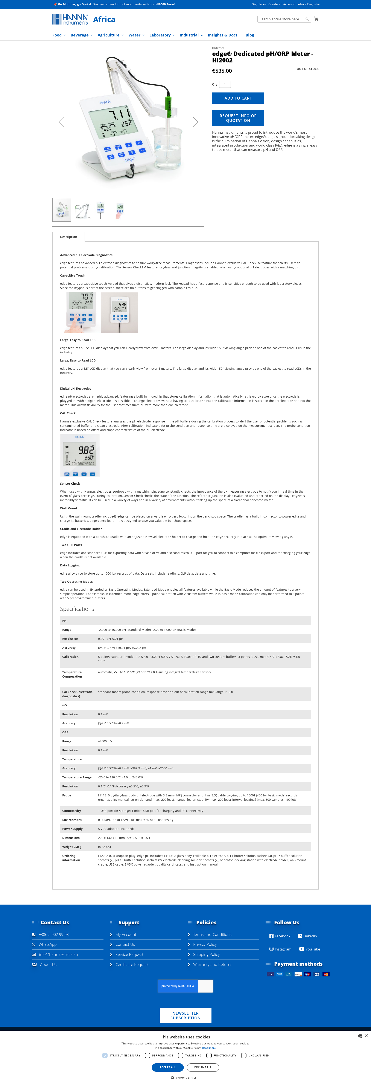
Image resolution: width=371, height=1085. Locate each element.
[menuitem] (58, 35)
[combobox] (284, 19)
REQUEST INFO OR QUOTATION (238, 118)
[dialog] (185, 1058)
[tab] (68, 237)
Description (68, 237)
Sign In (257, 4)
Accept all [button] (168, 1067)
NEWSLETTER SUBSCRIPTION (185, 1015)
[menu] (185, 35)
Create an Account (281, 4)
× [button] (366, 1036)
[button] (309, 4)
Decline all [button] (203, 1067)
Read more (209, 1048)
